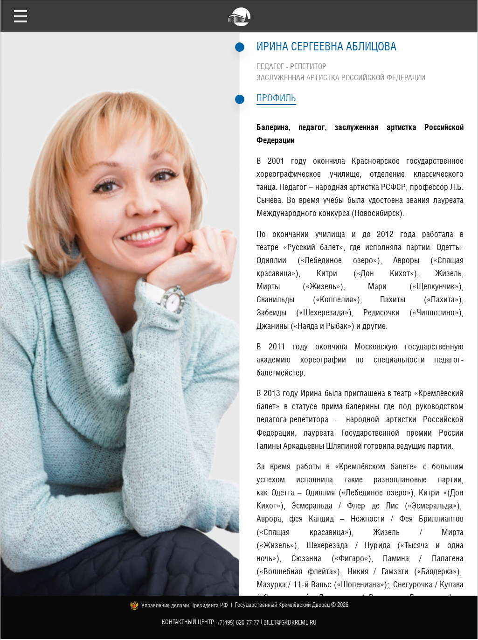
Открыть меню (21, 16)
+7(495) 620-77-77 (238, 622)
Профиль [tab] (276, 98)
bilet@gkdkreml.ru (290, 622)
